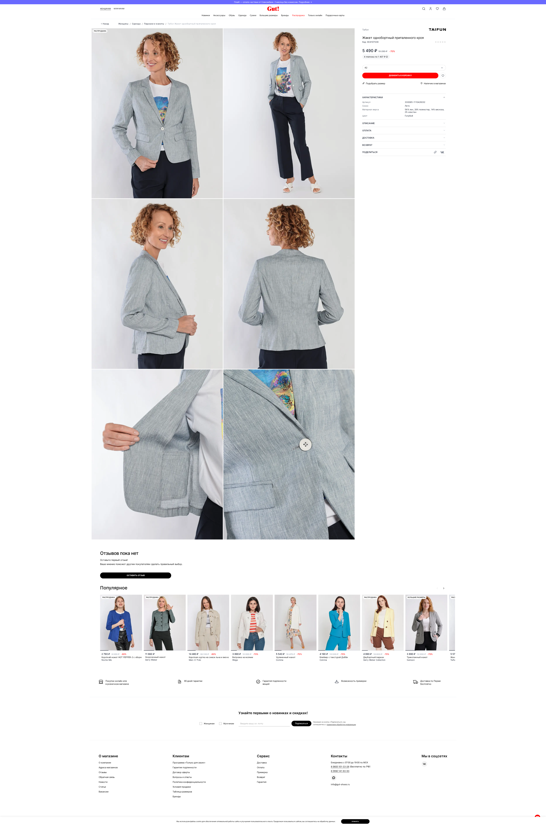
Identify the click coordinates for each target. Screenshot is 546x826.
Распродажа (298, 15)
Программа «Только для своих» (189, 762)
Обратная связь (107, 777)
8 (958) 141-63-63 (340, 771)
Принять (355, 821)
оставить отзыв (136, 575)
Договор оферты (181, 772)
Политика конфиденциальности (189, 782)
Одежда (242, 15)
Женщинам (105, 9)
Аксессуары (219, 15)
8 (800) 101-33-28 (340, 766)
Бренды (285, 15)
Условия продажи (182, 786)
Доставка (368, 137)
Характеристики (372, 97)
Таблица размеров (182, 791)
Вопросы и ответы (182, 777)
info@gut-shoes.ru (340, 784)
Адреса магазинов (108, 767)
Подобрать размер (375, 83)
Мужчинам (119, 9)
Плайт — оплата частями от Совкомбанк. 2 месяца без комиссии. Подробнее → (273, 2)
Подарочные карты (335, 15)
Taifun (365, 29)
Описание (368, 123)
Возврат (367, 145)
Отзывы (103, 772)
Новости (103, 782)
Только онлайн (315, 15)
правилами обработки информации (341, 724)
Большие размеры (269, 15)
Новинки (206, 15)
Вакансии (103, 791)
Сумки (253, 15)
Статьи (102, 786)
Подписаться (301, 723)
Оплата (366, 130)
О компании (105, 762)
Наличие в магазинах (435, 83)
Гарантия (261, 782)
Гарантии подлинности (185, 767)
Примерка (262, 772)
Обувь (232, 15)
